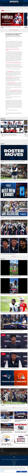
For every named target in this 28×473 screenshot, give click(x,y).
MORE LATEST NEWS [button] (14, 256)
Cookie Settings (2, 471)
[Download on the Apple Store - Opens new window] (11, 454)
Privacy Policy (14, 461)
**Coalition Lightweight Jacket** (14, 90)
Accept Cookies (18, 471)
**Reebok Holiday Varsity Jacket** (11, 82)
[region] (14, 469)
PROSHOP (24, 5)
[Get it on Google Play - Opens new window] (16, 454)
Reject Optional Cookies (24, 471)
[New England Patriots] (14, 457)
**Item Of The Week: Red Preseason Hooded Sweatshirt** (14, 62)
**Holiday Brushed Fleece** (10, 71)
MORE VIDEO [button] (14, 407)
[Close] (27, 467)
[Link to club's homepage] (1, 5)
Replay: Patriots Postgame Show (7, 10)
